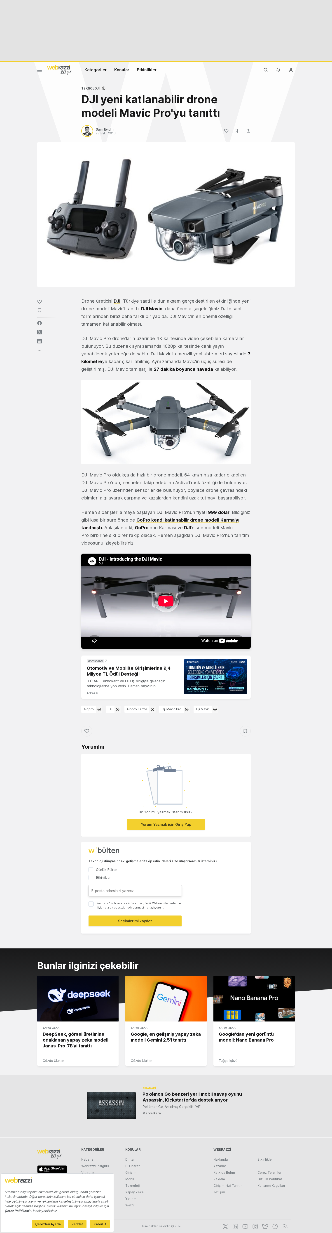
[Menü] (39, 71)
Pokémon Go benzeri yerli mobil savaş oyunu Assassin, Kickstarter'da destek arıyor (192, 1097)
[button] (166, 422)
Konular (121, 69)
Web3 (129, 1205)
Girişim (130, 1172)
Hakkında (220, 1159)
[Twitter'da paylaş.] (39, 332)
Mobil (129, 1179)
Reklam (219, 1179)
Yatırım (130, 1199)
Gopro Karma (137, 709)
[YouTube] (245, 1226)
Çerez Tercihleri (269, 1172)
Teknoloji (90, 88)
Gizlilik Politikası (270, 1179)
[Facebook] (274, 1226)
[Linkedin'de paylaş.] (39, 341)
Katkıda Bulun (224, 1172)
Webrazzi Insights (95, 1166)
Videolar (87, 1172)
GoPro (142, 527)
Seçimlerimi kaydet (135, 921)
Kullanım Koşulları (271, 1185)
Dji (110, 709)
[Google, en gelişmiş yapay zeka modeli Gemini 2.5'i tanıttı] (166, 998)
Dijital (129, 1159)
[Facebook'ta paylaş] (39, 323)
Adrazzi (92, 693)
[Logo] (59, 69)
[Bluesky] (264, 1226)
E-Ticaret (132, 1166)
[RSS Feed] (284, 1226)
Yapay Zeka (51, 1027)
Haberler (88, 1159)
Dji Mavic (203, 709)
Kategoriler (95, 69)
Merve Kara (152, 1113)
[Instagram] (254, 1226)
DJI (187, 527)
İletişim (219, 1192)
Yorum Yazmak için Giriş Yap (166, 824)
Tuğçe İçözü (228, 1061)
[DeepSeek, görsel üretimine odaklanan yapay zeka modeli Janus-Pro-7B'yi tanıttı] (78, 998)
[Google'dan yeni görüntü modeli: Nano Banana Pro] (254, 998)
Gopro (89, 709)
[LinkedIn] (235, 1226)
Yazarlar (219, 1166)
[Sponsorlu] (215, 677)
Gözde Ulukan (53, 1061)
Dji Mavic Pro (171, 709)
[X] (225, 1226)
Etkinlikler (147, 69)
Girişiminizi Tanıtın (227, 1185)
